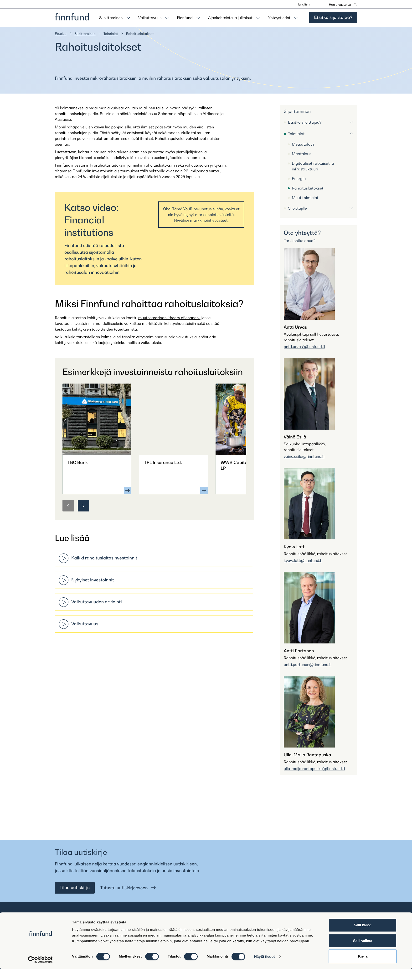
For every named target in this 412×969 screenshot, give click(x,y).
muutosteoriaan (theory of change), (169, 317)
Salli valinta (362, 941)
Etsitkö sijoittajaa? (333, 17)
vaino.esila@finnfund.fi (304, 456)
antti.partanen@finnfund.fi (307, 664)
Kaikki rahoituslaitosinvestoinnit (104, 558)
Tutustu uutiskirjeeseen (124, 887)
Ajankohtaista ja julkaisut (230, 17)
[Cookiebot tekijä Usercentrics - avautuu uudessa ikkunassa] (40, 959)
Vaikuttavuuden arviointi (96, 602)
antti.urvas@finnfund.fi (304, 346)
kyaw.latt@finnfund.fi (303, 560)
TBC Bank (77, 462)
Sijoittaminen (111, 17)
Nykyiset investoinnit (92, 580)
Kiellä (362, 956)
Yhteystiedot (279, 17)
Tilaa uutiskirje (75, 887)
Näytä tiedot (264, 957)
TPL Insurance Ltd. (163, 462)
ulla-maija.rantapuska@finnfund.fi (314, 768)
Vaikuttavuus (150, 17)
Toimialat (110, 34)
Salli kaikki (362, 925)
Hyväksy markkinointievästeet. (201, 220)
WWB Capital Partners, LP (244, 465)
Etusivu (61, 34)
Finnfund (184, 17)
